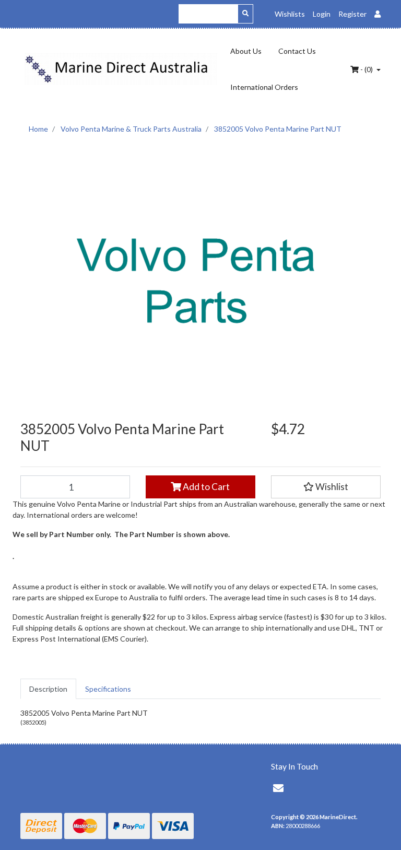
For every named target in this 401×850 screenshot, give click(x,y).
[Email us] (278, 788)
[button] (326, 486)
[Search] (245, 14)
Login (322, 13)
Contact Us (297, 50)
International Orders (264, 87)
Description (48, 688)
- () (366, 69)
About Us (246, 50)
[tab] (48, 689)
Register (352, 13)
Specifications (108, 688)
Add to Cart (205, 486)
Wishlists (290, 13)
